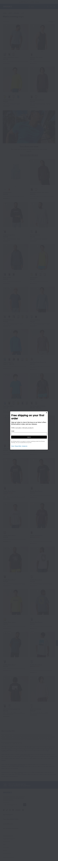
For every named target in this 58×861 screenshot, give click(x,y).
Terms (12, 446)
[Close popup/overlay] (46, 413)
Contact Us (24, 446)
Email (12, 431)
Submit (29, 437)
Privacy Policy (18, 446)
